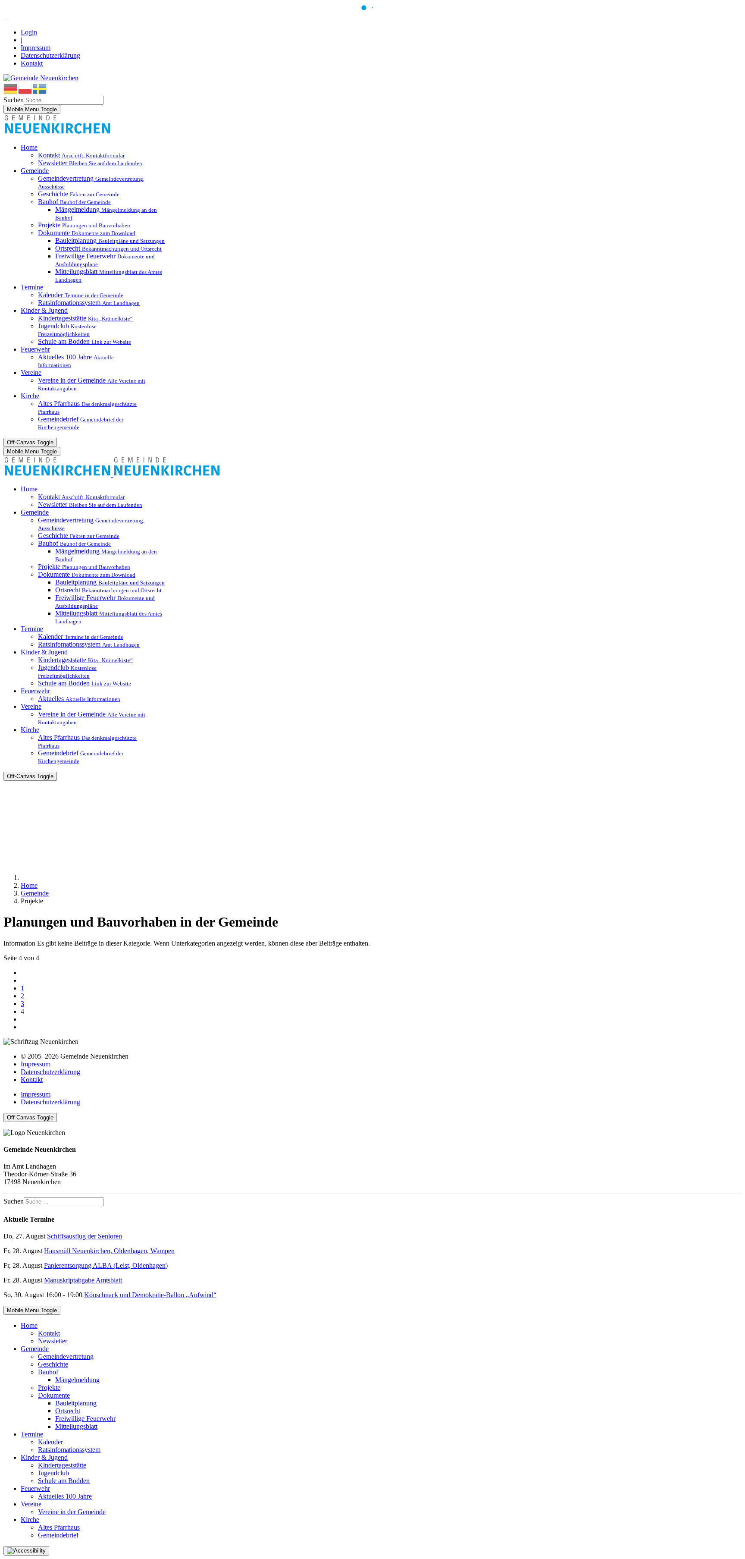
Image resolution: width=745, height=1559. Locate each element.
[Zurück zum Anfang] (6, 20)
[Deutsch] (10, 88)
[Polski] (25, 88)
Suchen (13, 100)
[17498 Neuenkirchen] (57, 132)
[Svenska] (40, 88)
